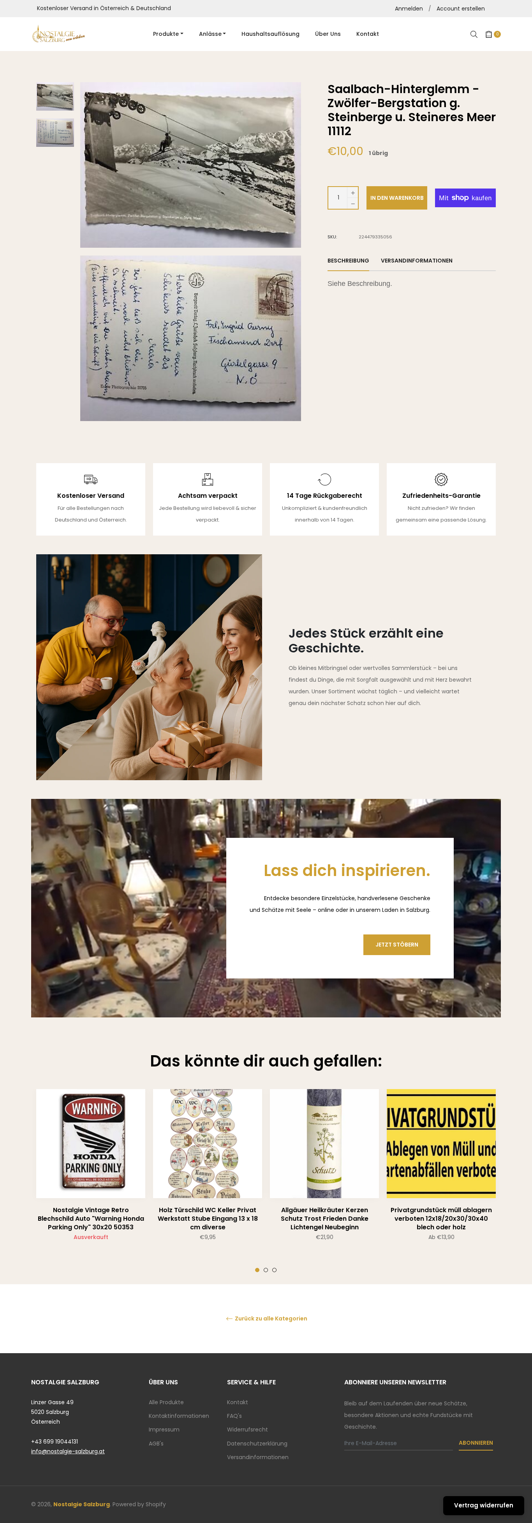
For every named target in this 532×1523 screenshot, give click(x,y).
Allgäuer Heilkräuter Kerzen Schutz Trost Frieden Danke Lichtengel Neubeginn (324, 1219)
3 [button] (274, 1270)
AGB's (156, 1443)
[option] (90, 1180)
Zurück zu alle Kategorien (270, 1318)
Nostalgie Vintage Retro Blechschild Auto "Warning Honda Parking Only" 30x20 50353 (91, 1219)
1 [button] (257, 1270)
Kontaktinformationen (179, 1416)
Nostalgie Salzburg (81, 1504)
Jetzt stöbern (396, 944)
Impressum (164, 1429)
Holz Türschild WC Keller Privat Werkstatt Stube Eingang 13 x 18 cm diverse (208, 1219)
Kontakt (237, 1402)
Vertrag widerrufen (483, 1505)
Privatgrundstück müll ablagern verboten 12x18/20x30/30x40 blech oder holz (441, 1219)
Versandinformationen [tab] (417, 260)
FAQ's (234, 1416)
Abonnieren (476, 1443)
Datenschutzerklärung (257, 1443)
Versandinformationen (258, 1457)
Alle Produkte (166, 1402)
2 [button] (266, 1270)
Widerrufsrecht (247, 1429)
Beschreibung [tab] (348, 260)
